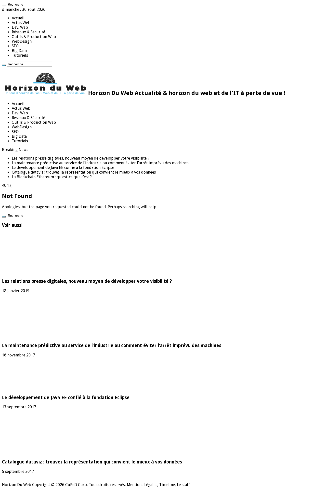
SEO (15, 46)
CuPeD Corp (76, 484)
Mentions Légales (142, 484)
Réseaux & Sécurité (28, 32)
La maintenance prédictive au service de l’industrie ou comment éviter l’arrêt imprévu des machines (100, 163)
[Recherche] (4, 5)
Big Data (19, 50)
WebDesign (22, 41)
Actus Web (21, 22)
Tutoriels (20, 55)
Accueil (18, 18)
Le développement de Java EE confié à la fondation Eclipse (63, 167)
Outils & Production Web (34, 36)
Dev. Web (20, 27)
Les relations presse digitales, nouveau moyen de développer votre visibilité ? (80, 158)
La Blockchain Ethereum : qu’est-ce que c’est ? (52, 177)
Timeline (167, 484)
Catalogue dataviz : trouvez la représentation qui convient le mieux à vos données (84, 172)
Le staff (183, 484)
